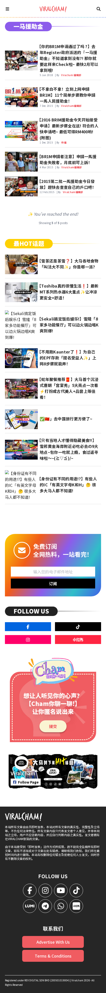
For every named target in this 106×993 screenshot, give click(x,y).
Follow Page (28, 782)
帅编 (63, 142)
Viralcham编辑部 (71, 106)
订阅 (53, 583)
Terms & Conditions (53, 956)
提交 (53, 726)
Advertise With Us (53, 942)
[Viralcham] (53, 9)
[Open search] (98, 9)
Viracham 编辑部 (71, 75)
